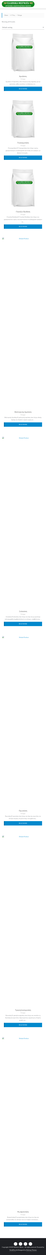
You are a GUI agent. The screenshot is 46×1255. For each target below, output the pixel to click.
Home (6, 15)
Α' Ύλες (12, 15)
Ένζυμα (23, 79)
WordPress (12, 1250)
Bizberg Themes (31, 1250)
